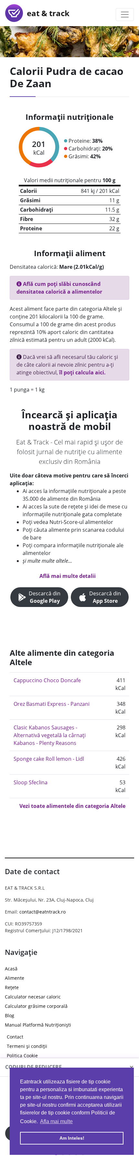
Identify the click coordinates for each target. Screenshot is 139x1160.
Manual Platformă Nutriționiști (38, 1025)
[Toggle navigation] (125, 14)
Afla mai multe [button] (56, 1121)
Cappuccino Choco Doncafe (47, 680)
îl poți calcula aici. (82, 372)
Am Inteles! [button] (71, 1138)
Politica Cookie (22, 1055)
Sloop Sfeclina (31, 782)
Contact (15, 1037)
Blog (9, 1015)
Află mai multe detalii (67, 576)
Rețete (12, 987)
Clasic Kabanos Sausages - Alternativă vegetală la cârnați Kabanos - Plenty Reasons (50, 735)
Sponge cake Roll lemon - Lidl (49, 758)
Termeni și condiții (27, 1046)
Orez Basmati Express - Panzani (52, 703)
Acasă (11, 969)
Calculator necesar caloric (33, 997)
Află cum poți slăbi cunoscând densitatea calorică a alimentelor (59, 287)
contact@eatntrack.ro (42, 912)
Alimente (14, 978)
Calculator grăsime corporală (36, 1006)
